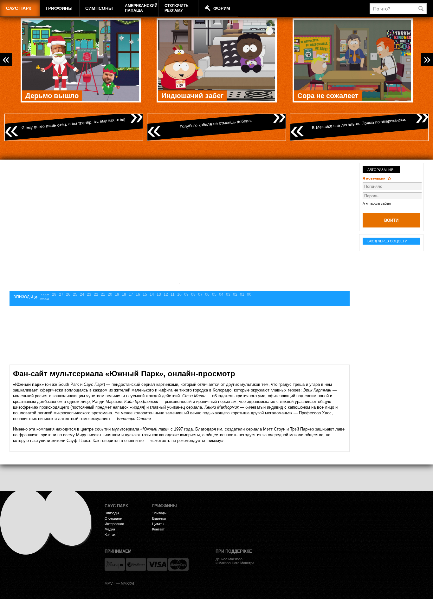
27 (61, 294)
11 (173, 294)
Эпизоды (112, 513)
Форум (221, 8)
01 (242, 294)
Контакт (111, 534)
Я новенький (377, 178)
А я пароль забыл (377, 203)
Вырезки (159, 518)
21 (103, 294)
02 (235, 294)
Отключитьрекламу (177, 8)
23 (89, 294)
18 (124, 294)
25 (75, 294)
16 (138, 294)
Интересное (114, 524)
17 (131, 294)
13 (159, 294)
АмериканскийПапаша (141, 8)
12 (166, 294)
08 (193, 294)
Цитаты (158, 524)
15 (145, 294)
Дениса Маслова (229, 559)
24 (82, 294)
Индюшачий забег (192, 96)
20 (110, 294)
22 (96, 294)
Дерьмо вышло (52, 96)
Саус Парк (18, 8)
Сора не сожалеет (328, 96)
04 (221, 294)
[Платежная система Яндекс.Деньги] (115, 564)
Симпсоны (99, 8)
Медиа (110, 529)
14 (152, 294)
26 (68, 294)
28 (54, 294)
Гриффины (59, 8)
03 (228, 294)
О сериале (113, 518)
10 (179, 294)
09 (186, 294)
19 (117, 294)
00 (249, 294)
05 (214, 294)
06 (207, 294)
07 (200, 294)
